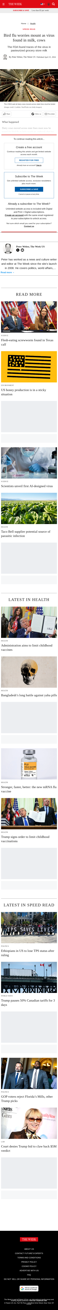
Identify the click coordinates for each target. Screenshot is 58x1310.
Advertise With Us (29, 1270)
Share (8, 114)
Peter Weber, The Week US (23, 57)
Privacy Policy (29, 1262)
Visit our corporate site (38, 1301)
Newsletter (51, 114)
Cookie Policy (29, 1266)
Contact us (29, 226)
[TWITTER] (18, 250)
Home (23, 23)
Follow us (38, 114)
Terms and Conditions (29, 1258)
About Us (29, 1249)
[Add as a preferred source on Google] (29, 1288)
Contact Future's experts (29, 1253)
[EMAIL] (23, 250)
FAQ (29, 1275)
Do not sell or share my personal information (29, 1279)
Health (33, 23)
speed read (29, 29)
